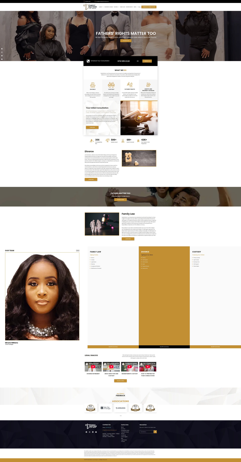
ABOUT (100, 7)
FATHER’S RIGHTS (129, 7)
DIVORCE (116, 7)
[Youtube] (2, 59)
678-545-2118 (87, 1)
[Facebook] (2, 49)
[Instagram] (2, 52)
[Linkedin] (2, 55)
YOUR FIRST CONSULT (108, 7)
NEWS (135, 7)
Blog (139, 7)
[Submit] (155, 431)
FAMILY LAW (122, 7)
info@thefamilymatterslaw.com (102, 1)
